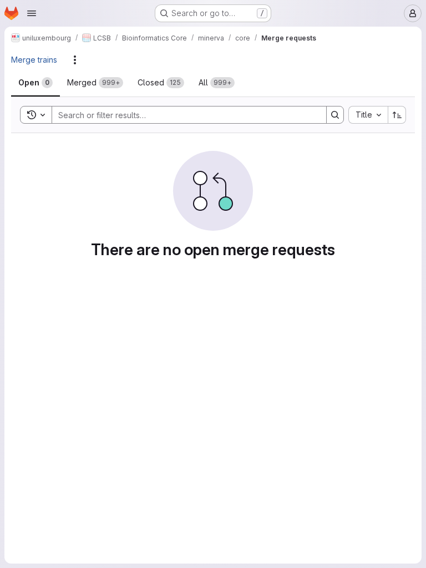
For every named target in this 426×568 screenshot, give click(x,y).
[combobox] (368, 115)
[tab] (35, 83)
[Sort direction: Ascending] (397, 115)
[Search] (335, 115)
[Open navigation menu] (31, 13)
